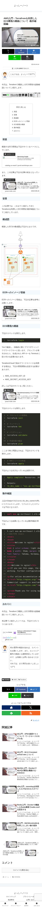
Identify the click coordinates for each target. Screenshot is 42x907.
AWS (15, 679)
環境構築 (7, 679)
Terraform (23, 679)
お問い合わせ (31, 900)
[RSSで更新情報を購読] (30, 713)
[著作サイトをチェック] (11, 707)
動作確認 (17, 127)
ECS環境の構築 (19, 124)
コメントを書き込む (21, 870)
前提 (15, 111)
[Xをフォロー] (30, 707)
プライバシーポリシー (31, 896)
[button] (27, 57)
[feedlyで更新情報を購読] (11, 713)
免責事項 (11, 900)
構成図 (16, 118)
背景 (15, 115)
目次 (18, 107)
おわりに (17, 131)
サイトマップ (11, 896)
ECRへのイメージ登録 (22, 121)
